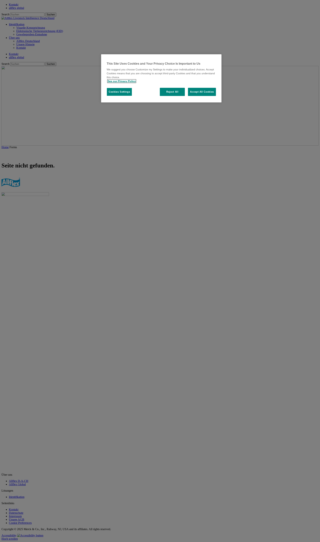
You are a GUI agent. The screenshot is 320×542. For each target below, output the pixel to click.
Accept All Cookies (202, 91)
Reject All (172, 91)
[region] (161, 78)
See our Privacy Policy (122, 81)
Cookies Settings (119, 91)
